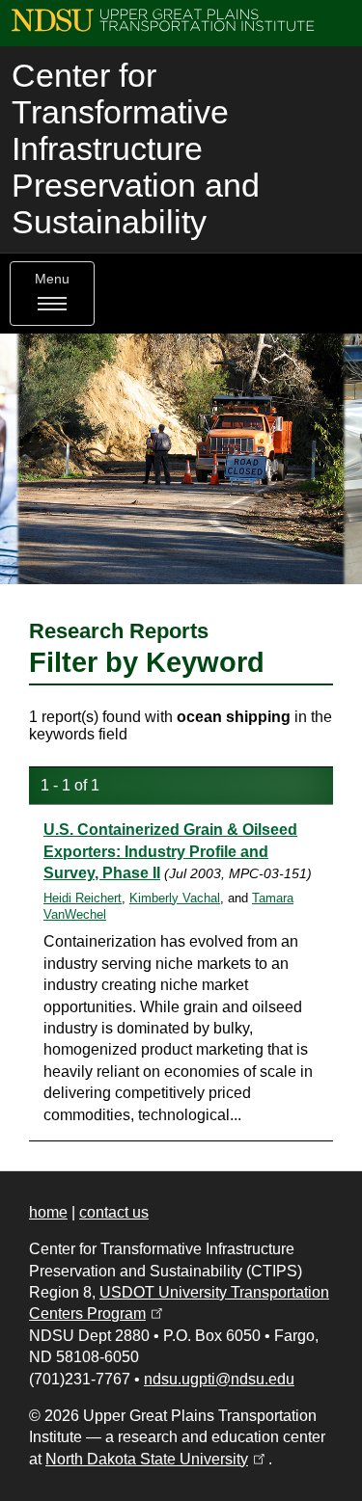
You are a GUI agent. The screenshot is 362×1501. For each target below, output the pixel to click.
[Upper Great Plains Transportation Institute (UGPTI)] (163, 19)
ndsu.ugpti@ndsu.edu (219, 1379)
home (48, 1212)
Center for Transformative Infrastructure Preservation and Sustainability (136, 149)
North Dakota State (156, 1459)
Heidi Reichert (82, 898)
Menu (52, 279)
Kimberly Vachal (174, 898)
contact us (114, 1212)
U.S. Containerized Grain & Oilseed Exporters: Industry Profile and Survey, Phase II (170, 851)
